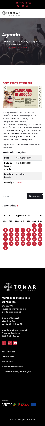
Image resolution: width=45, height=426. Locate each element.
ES (30, 3)
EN (17, 3)
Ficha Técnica (8, 356)
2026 (27, 215)
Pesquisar (35, 196)
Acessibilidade (8, 351)
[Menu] (41, 13)
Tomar (19, 182)
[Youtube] (23, 6)
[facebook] (4, 343)
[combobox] (14, 196)
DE (23, 3)
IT (25, 3)
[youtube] (15, 343)
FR (20, 3)
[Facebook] (18, 6)
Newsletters (7, 361)
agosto (20, 215)
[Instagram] (27, 6)
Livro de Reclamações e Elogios (16, 371)
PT (27, 3)
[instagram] (10, 343)
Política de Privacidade (12, 366)
